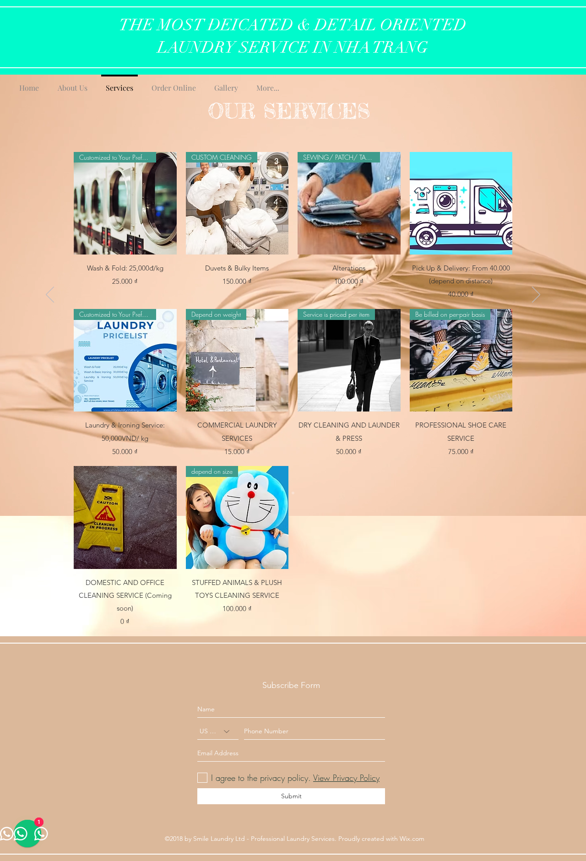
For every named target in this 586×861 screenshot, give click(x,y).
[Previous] (50, 295)
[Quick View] (461, 203)
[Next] (536, 295)
